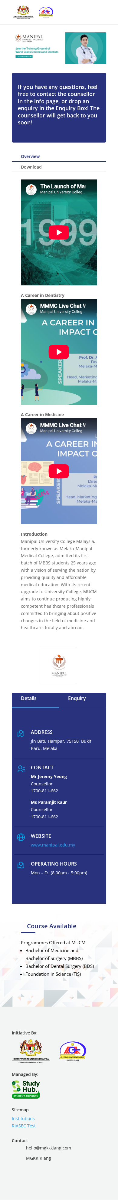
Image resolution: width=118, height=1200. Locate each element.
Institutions (23, 1118)
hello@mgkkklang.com (48, 1148)
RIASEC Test (24, 1126)
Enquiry (77, 698)
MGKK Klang (38, 1158)
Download (31, 167)
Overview (30, 156)
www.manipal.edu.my (53, 845)
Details (29, 698)
